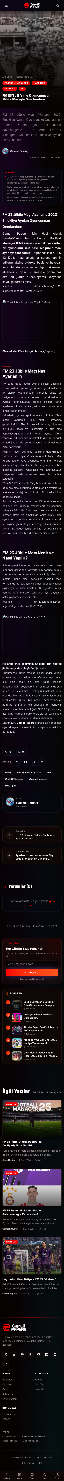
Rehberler (7, 1394)
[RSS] (5, 1362)
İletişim (6, 1418)
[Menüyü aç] (6, 5)
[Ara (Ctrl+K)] (57, 5)
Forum (38, 1379)
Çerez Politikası (9, 1440)
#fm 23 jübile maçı (14, 779)
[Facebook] (38, 1354)
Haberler (39, 83)
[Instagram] (14, 1354)
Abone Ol (34, 972)
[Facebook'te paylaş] (25, 762)
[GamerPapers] (32, 5)
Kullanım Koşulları (30, 1440)
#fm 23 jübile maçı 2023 (29, 772)
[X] (5, 1354)
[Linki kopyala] (42, 762)
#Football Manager (38, 779)
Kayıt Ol (39, 1389)
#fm (49, 772)
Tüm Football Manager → (47, 1092)
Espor (5, 1389)
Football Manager (24, 77)
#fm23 (8, 772)
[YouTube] (22, 1354)
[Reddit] (55, 1354)
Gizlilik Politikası (10, 1436)
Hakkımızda (9, 1414)
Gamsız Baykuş (27, 802)
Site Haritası (28, 1463)
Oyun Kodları (9, 1398)
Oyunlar (9, 88)
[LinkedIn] (46, 1354)
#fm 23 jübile (11, 785)
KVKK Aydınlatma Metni (33, 1436)
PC (22, 88)
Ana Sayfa (7, 77)
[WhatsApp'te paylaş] (33, 762)
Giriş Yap (40, 1384)
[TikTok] (30, 1354)
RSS (40, 1463)
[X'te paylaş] (17, 762)
